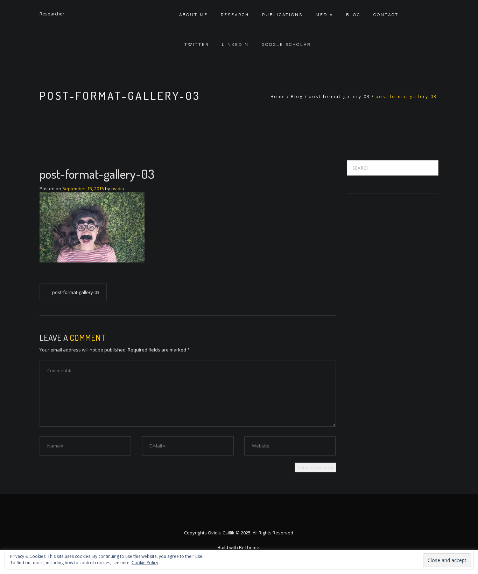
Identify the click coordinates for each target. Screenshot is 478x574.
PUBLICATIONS (282, 15)
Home (277, 97)
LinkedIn (235, 44)
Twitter (196, 44)
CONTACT (386, 15)
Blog (297, 97)
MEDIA (324, 15)
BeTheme (249, 547)
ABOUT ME (193, 15)
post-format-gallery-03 (339, 97)
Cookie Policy (145, 563)
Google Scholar (286, 44)
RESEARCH (235, 15)
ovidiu (117, 188)
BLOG (353, 15)
